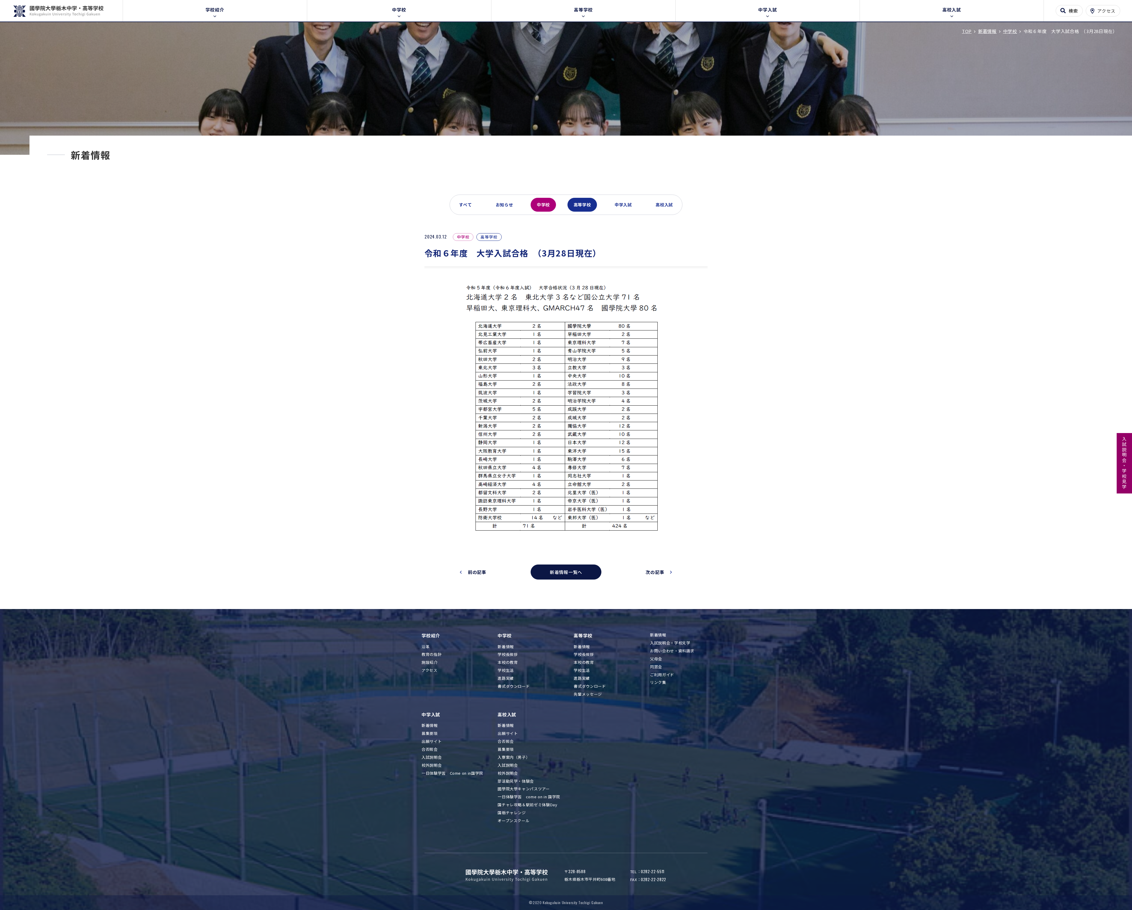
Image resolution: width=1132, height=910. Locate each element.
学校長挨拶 (508, 654)
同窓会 (656, 666)
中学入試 (767, 9)
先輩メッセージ (588, 694)
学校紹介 (214, 9)
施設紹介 (430, 662)
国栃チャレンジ (512, 812)
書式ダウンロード (514, 686)
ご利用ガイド (662, 674)
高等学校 (583, 9)
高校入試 (951, 9)
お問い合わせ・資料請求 (672, 651)
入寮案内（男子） (514, 757)
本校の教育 (508, 662)
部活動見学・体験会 (516, 781)
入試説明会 (432, 757)
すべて (465, 205)
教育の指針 (432, 654)
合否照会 (430, 749)
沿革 (426, 646)
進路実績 (506, 678)
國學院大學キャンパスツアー (523, 788)
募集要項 (430, 733)
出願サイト (432, 741)
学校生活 (506, 670)
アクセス (429, 670)
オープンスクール (513, 820)
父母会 (656, 658)
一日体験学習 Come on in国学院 (452, 773)
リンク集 (658, 682)
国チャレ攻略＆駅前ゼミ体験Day (527, 804)
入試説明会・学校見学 (1124, 463)
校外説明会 (432, 765)
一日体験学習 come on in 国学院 (529, 796)
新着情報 (506, 646)
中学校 (399, 9)
